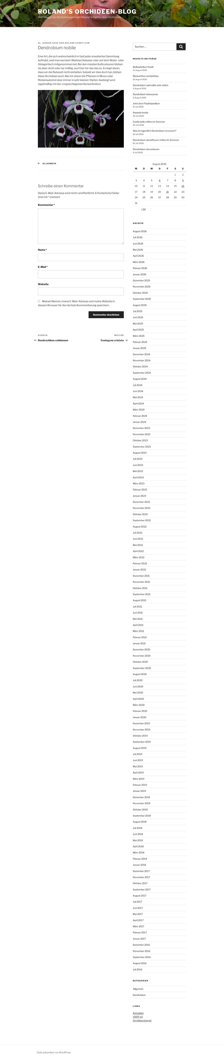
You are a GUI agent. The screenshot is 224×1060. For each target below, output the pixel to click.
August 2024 (140, 378)
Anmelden (138, 1013)
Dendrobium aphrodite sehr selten (150, 85)
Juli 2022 (137, 532)
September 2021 (142, 594)
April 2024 (138, 403)
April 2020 (138, 698)
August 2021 (139, 600)
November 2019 (141, 729)
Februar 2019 (140, 784)
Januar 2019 (139, 791)
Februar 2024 (140, 415)
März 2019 (138, 778)
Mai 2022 (138, 545)
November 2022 (141, 508)
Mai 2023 (138, 471)
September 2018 (142, 815)
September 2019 (142, 741)
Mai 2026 (138, 249)
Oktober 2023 (140, 440)
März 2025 (138, 335)
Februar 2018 (140, 858)
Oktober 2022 (140, 514)
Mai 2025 (138, 323)
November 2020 (142, 655)
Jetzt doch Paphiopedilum (146, 103)
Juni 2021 (138, 612)
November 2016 (141, 951)
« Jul (143, 208)
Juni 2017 (138, 908)
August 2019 (139, 748)
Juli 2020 (138, 680)
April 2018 (138, 846)
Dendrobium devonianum (146, 149)
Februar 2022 (140, 563)
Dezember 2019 (141, 723)
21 (167, 191)
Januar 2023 (139, 495)
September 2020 (142, 668)
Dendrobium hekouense (145, 94)
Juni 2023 (138, 465)
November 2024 (141, 360)
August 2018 (139, 821)
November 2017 (141, 877)
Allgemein (49, 163)
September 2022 (142, 520)
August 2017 (139, 895)
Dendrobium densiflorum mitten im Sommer (156, 140)
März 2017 (138, 926)
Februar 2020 (140, 711)
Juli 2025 (137, 311)
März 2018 (138, 852)
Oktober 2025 (140, 292)
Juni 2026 (138, 243)
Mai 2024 (138, 397)
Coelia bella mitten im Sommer (149, 121)
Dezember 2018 (141, 797)
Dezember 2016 (141, 944)
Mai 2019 (138, 766)
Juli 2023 (137, 458)
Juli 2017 (137, 901)
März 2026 (138, 262)
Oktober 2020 (140, 661)
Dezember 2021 (141, 575)
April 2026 (138, 255)
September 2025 (142, 298)
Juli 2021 (137, 606)
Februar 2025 (140, 342)
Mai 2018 (138, 840)
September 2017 (142, 889)
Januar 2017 (139, 938)
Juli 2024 (137, 385)
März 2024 (138, 409)
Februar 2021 (140, 637)
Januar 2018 (139, 864)
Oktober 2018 (140, 809)
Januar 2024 (139, 422)
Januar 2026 (139, 274)
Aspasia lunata (140, 112)
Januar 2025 (139, 348)
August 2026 (140, 231)
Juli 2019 (137, 754)
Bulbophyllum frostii (143, 66)
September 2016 (142, 957)
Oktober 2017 (140, 883)
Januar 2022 (139, 569)
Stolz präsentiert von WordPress (54, 1052)
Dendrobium (139, 995)
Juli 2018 (137, 828)
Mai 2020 (138, 692)
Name (42, 249)
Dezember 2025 (141, 280)
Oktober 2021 (140, 588)
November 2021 (141, 581)
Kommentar (46, 204)
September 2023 (142, 446)
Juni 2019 (138, 760)
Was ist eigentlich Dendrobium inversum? (154, 130)
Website (43, 284)
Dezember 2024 (141, 354)
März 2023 (138, 483)
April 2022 (138, 551)
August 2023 (140, 452)
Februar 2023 (140, 489)
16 (183, 186)
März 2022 (138, 557)
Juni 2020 (138, 686)
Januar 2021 (139, 643)
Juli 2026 (137, 237)
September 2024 (142, 372)
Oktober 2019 (140, 735)
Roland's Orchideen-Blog (87, 11)
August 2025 (140, 305)
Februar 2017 (140, 932)
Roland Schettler (77, 43)
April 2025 (138, 329)
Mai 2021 (138, 618)
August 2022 (139, 526)
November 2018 (141, 803)
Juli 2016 (137, 969)
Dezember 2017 (141, 871)
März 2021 (138, 631)
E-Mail (43, 266)
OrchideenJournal (142, 1020)
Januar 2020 (139, 717)
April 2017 (138, 920)
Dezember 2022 (141, 501)
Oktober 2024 (140, 366)
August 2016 (139, 963)
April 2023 (138, 477)
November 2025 (141, 286)
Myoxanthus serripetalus (146, 76)
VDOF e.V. (138, 1016)
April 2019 (138, 772)
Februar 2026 (140, 268)
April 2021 (138, 625)
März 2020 (139, 704)
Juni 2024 (138, 391)
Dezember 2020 (141, 649)
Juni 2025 (138, 317)
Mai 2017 (138, 914)
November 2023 (141, 434)
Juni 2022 (138, 538)
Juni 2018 (138, 834)
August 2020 (140, 674)
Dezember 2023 (141, 428)
